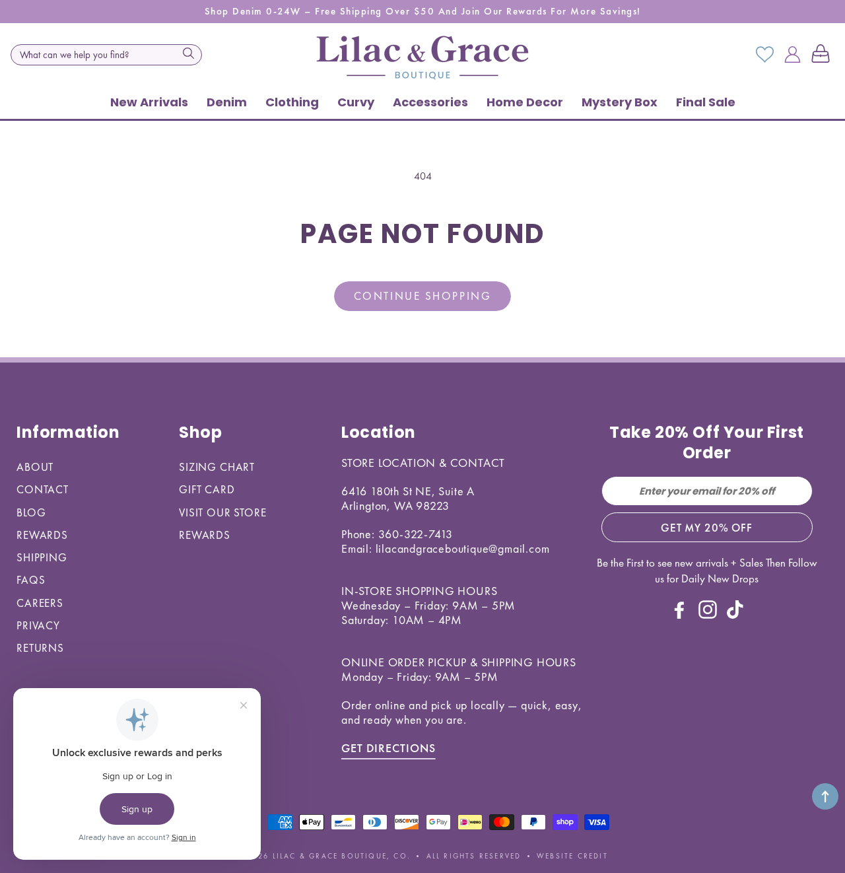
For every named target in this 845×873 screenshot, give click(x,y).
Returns (40, 648)
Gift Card (207, 489)
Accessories (430, 102)
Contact (43, 489)
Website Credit (572, 855)
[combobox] (106, 54)
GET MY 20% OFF (707, 527)
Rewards (42, 535)
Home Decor (525, 102)
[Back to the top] (825, 796)
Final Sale (705, 102)
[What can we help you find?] (188, 53)
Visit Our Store (223, 512)
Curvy (355, 102)
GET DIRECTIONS (388, 747)
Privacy (38, 625)
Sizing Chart (217, 467)
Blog (31, 512)
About (35, 467)
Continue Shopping (422, 296)
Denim (227, 102)
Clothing (292, 102)
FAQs (31, 580)
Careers (40, 603)
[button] (823, 55)
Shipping (42, 557)
